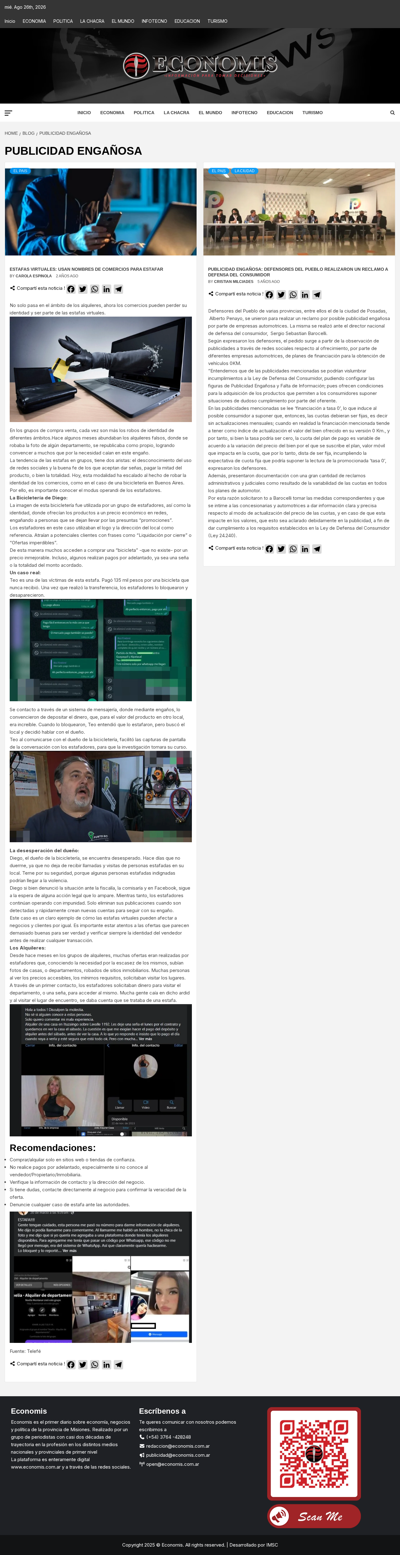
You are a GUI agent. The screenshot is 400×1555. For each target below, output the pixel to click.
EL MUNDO (123, 21)
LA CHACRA (92, 21)
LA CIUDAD (245, 171)
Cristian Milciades (234, 281)
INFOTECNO (154, 21)
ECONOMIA (34, 21)
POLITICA (63, 21)
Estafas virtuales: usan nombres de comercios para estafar (86, 269)
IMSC (271, 1545)
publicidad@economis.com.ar (177, 1455)
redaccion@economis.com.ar (177, 1446)
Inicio (10, 21)
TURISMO (218, 21)
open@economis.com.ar (172, 1464)
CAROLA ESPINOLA (34, 276)
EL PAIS (20, 171)
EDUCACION (187, 21)
